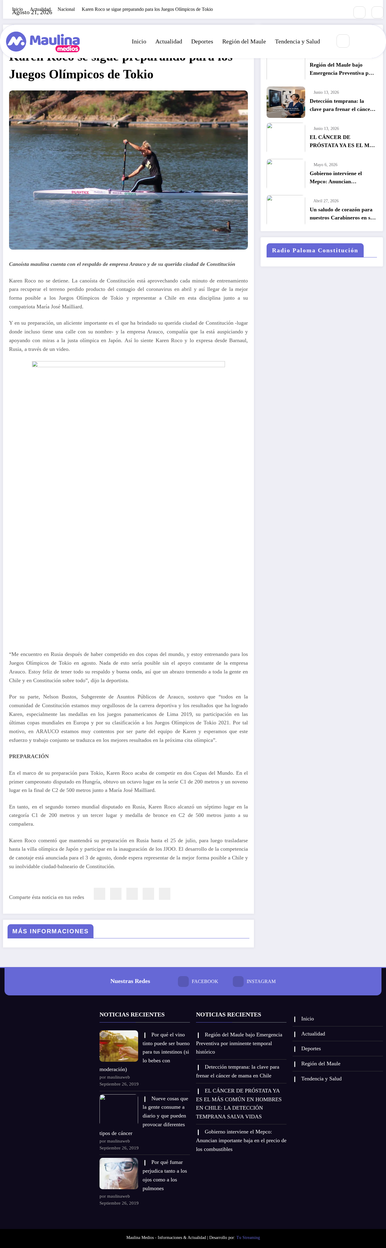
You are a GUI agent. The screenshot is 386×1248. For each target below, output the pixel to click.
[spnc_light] (361, 41)
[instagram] (378, 12)
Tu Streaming (248, 1237)
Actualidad (168, 41)
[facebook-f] (359, 12)
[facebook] (99, 894)
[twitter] (116, 894)
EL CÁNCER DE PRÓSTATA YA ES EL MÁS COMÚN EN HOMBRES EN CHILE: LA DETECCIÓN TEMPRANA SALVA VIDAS (343, 142)
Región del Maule (244, 41)
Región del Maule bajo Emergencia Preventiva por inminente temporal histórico (342, 69)
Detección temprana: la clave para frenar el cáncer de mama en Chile (341, 105)
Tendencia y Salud (297, 41)
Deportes (202, 41)
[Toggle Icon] (375, 41)
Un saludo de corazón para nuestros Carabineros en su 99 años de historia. (341, 214)
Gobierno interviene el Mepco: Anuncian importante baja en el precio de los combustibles (343, 178)
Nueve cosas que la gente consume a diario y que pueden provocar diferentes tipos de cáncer (144, 1115)
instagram (261, 981)
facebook (205, 981)
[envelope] (132, 894)
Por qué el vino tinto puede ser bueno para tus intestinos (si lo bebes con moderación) (145, 1052)
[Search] (343, 40)
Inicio (139, 41)
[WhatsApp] (148, 894)
